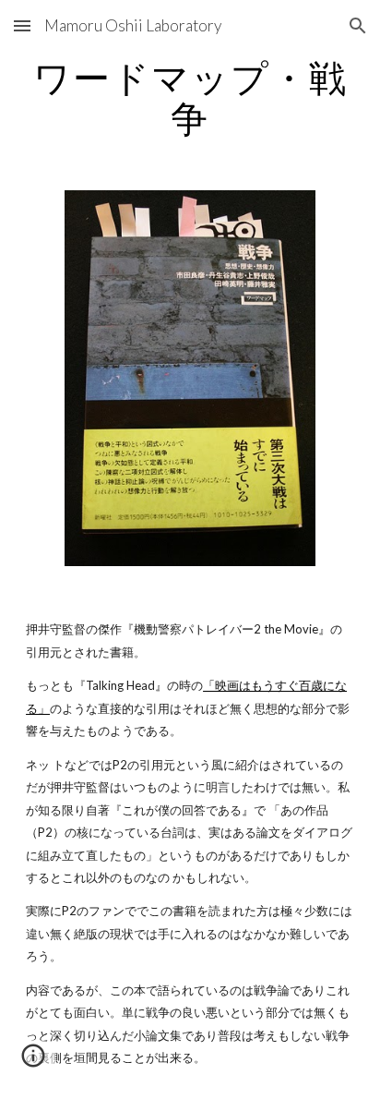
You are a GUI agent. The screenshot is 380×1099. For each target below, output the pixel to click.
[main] (190, 98)
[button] (22, 25)
